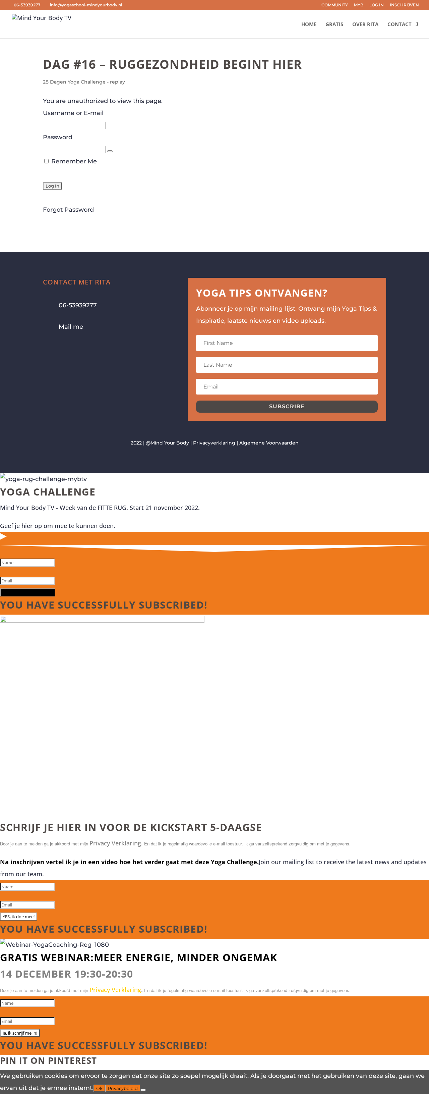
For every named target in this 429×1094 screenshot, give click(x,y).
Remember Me (73, 161)
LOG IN (376, 5)
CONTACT (399, 25)
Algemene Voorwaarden (269, 443)
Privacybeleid (123, 1088)
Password (57, 137)
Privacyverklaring (214, 443)
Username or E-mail (73, 113)
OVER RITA (365, 25)
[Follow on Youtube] (75, 347)
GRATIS (334, 25)
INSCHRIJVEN (404, 5)
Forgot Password (68, 209)
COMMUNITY (334, 5)
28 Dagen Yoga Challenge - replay (84, 82)
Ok (99, 1088)
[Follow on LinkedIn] (88, 347)
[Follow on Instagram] (61, 347)
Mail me (71, 326)
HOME (308, 25)
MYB (358, 5)
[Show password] (110, 151)
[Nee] (143, 1090)
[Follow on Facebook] (48, 347)
